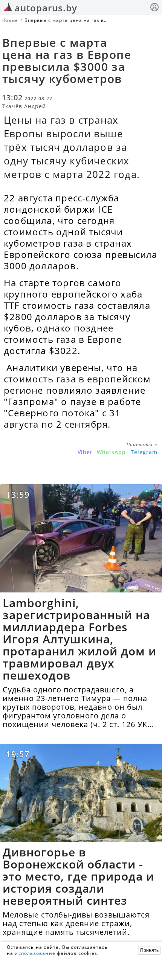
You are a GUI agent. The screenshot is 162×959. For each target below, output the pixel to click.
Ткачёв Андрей (24, 106)
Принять (149, 950)
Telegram (144, 452)
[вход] (154, 8)
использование (35, 953)
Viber (85, 452)
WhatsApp (111, 452)
